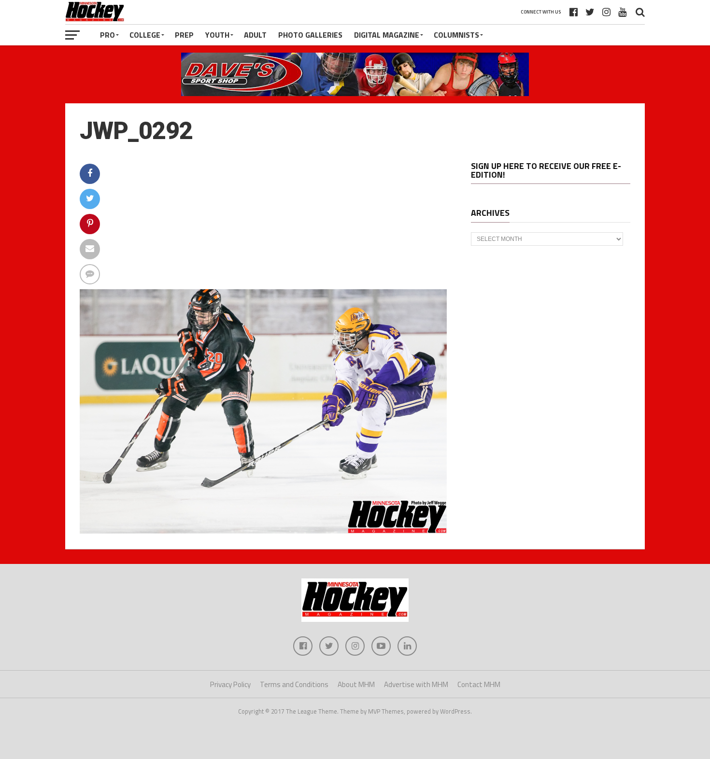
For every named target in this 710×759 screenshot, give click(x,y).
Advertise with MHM (416, 684)
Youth (217, 35)
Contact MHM (478, 684)
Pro (107, 35)
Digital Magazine (386, 35)
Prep (184, 35)
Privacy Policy (230, 684)
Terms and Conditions (294, 684)
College (144, 35)
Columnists (456, 35)
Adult (255, 35)
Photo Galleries (310, 35)
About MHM (356, 684)
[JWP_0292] (263, 530)
